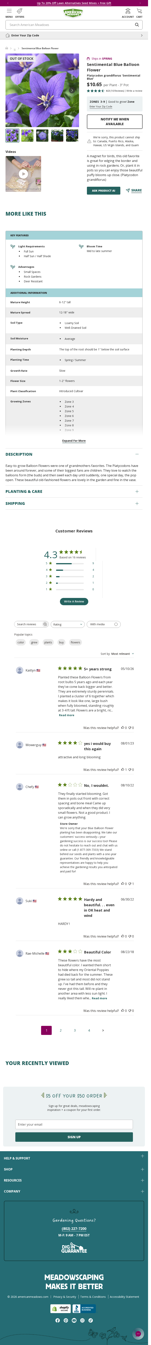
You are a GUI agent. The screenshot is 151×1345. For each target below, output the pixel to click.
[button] (9, 13)
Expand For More (74, 440)
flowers (75, 642)
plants (48, 642)
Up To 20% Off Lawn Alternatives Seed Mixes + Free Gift (74, 3)
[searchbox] (27, 624)
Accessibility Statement (124, 1297)
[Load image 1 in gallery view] (12, 135)
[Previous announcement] (8, 3)
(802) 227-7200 (74, 1228)
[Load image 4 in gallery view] (57, 135)
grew (34, 642)
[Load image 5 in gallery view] (72, 135)
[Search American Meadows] (137, 25)
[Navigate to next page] (103, 1030)
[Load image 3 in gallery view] (42, 135)
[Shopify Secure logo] (60, 1308)
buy (61, 642)
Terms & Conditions (93, 1297)
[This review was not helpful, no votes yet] (129, 727)
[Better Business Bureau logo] (85, 1308)
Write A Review (74, 601)
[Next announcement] (140, 3)
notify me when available (115, 121)
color (20, 642)
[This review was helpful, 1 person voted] (122, 769)
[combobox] (68, 624)
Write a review (134, 91)
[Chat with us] (138, 1334)
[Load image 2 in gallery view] (27, 135)
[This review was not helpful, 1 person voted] (129, 883)
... (15, 48)
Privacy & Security (64, 1297)
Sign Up (74, 1137)
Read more (66, 715)
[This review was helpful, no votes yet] (122, 727)
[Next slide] (72, 90)
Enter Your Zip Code (101, 106)
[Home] (7, 48)
